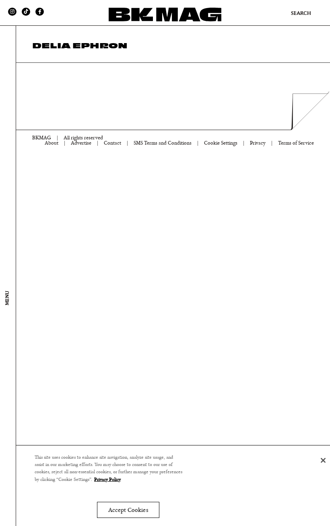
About (51, 143)
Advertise (81, 143)
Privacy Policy (107, 479)
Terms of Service (296, 143)
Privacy (258, 143)
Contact (112, 143)
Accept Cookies (128, 510)
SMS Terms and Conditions (163, 143)
